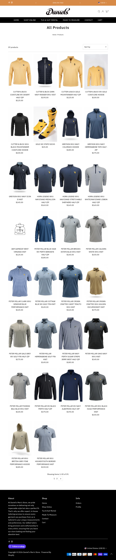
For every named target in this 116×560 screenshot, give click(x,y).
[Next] (79, 2)
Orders (78, 503)
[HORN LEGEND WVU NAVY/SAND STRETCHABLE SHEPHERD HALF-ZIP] (70, 176)
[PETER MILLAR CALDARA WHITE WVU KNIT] (96, 229)
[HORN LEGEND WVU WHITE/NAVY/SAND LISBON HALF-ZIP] (96, 176)
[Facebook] (9, 3)
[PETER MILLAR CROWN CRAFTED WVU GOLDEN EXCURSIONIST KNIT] (96, 281)
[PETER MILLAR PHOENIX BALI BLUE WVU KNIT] (20, 386)
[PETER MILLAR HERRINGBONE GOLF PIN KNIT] (45, 333)
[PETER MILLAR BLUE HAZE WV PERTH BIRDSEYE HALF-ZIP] (45, 229)
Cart (100, 20)
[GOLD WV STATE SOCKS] (45, 124)
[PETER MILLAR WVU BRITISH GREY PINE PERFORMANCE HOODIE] (20, 438)
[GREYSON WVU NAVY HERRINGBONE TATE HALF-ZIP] (96, 124)
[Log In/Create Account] (103, 11)
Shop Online (30, 20)
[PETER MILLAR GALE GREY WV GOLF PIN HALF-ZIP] (20, 333)
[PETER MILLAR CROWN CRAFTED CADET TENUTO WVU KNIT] (70, 281)
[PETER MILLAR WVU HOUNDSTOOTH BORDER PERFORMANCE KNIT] (45, 438)
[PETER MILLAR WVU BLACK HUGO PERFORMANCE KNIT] (96, 386)
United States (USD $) (96, 548)
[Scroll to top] (111, 554)
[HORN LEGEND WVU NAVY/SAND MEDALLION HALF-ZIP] (45, 176)
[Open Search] (99, 11)
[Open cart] (106, 11)
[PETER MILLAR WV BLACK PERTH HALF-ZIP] (45, 386)
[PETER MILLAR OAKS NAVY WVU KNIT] (96, 333)
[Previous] (36, 2)
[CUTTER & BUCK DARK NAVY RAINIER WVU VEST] (45, 71)
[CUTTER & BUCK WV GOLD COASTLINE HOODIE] (96, 71)
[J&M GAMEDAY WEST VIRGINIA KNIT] (20, 229)
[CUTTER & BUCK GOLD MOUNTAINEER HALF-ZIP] (70, 71)
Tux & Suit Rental (49, 20)
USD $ (103, 3)
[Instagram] (11, 3)
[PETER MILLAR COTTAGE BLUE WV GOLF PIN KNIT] (45, 281)
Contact (89, 20)
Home (16, 20)
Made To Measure (71, 20)
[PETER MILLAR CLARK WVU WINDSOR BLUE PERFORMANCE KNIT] (20, 281)
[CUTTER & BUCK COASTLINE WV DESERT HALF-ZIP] (20, 71)
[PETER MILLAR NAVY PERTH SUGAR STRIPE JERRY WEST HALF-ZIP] (70, 333)
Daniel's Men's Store (31, 552)
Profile (78, 507)
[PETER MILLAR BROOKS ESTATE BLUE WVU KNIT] (70, 229)
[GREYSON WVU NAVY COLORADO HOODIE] (70, 124)
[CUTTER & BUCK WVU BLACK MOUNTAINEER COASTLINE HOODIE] (20, 124)
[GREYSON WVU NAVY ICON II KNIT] (20, 176)
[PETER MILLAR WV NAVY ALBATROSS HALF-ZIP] (70, 386)
